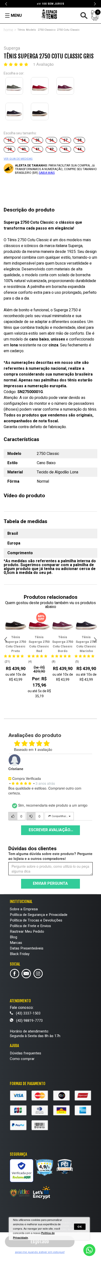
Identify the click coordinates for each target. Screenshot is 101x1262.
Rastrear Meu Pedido (27, 931)
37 (65, 140)
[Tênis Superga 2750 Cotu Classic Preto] (40, 112)
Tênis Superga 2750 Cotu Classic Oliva (86, 644)
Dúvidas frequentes (25, 1053)
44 (79, 149)
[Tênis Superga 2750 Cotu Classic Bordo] (66, 87)
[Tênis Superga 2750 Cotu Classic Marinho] (15, 112)
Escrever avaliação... (51, 830)
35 (37, 140)
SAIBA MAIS (47, 173)
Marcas (16, 942)
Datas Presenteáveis (26, 948)
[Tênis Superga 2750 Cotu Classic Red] (40, 87)
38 (79, 140)
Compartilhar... (60, 816)
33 (10, 140)
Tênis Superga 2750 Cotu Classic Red (15, 644)
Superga (12, 48)
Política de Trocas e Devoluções (36, 920)
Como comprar (22, 1058)
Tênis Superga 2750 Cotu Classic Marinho (62, 644)
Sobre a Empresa (24, 909)
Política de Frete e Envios (30, 926)
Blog (13, 937)
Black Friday (19, 954)
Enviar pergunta (50, 883)
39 (10, 149)
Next (94, 4)
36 (51, 140)
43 (65, 149)
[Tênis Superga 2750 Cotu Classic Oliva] (15, 87)
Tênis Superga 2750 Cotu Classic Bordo (39, 644)
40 (23, 149)
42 (51, 149)
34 (23, 140)
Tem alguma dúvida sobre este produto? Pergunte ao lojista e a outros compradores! (50, 856)
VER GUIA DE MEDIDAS (18, 158)
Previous (6, 4)
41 (37, 149)
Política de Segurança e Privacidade (38, 914)
